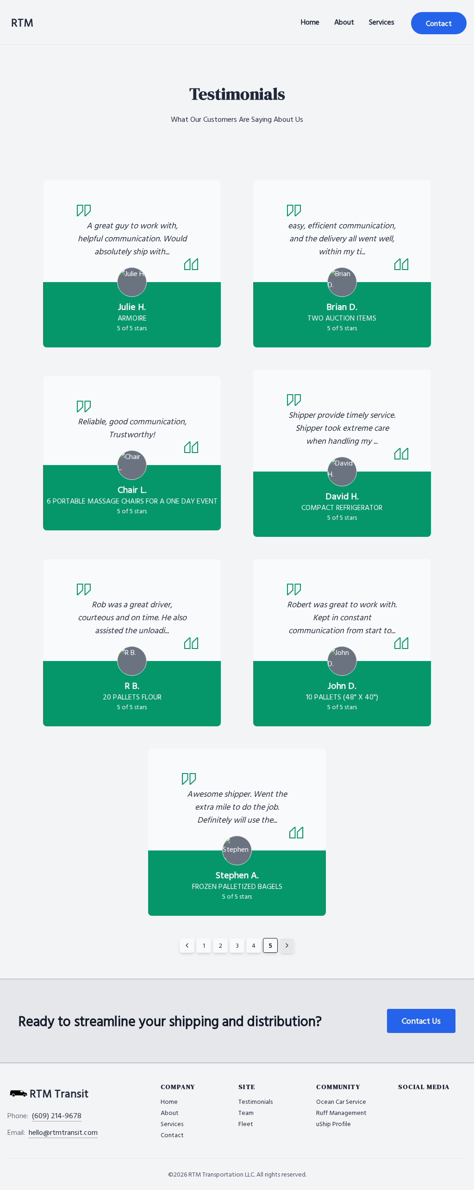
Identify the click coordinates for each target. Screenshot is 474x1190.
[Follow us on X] (405, 1099)
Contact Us (421, 1020)
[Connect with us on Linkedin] (415, 1099)
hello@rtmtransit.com (63, 1132)
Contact (439, 23)
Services (381, 21)
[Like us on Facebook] (396, 1099)
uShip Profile (333, 1123)
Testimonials (255, 1101)
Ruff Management (341, 1112)
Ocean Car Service (341, 1101)
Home (310, 21)
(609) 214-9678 (56, 1115)
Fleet (245, 1123)
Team (246, 1112)
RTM (22, 22)
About (344, 21)
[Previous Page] (187, 945)
